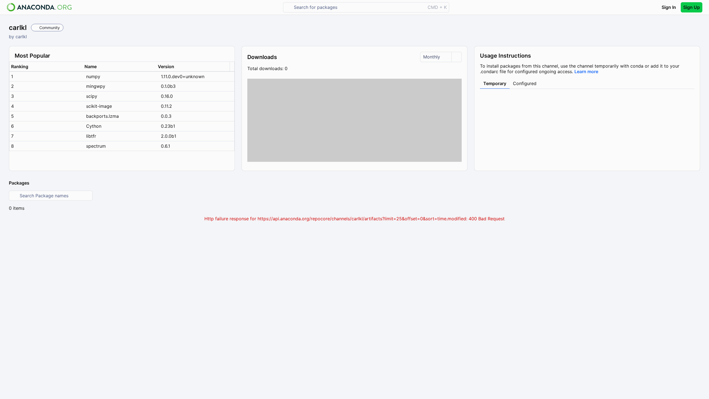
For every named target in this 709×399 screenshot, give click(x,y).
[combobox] (358, 7)
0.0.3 (166, 116)
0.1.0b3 (168, 86)
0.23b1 (168, 126)
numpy (93, 76)
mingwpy (95, 86)
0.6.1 (165, 146)
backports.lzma (102, 116)
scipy (91, 96)
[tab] (495, 84)
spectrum (96, 146)
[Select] (456, 57)
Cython (93, 126)
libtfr (91, 136)
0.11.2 (166, 106)
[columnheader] (46, 66)
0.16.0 (167, 96)
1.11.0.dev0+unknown (182, 76)
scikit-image (99, 106)
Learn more (586, 71)
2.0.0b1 (168, 136)
